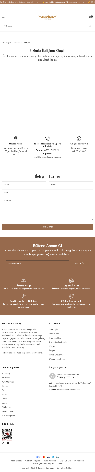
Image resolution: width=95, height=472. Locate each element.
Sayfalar (16, 42)
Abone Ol (79, 263)
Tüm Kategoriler (8, 415)
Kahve (4, 394)
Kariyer (52, 346)
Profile (60, 463)
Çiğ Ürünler (6, 407)
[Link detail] (3, 443)
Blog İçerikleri (55, 337)
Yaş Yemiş (6, 377)
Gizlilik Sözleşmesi (32, 460)
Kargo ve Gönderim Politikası (71, 460)
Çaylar (4, 403)
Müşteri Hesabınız (57, 359)
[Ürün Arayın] (90, 26)
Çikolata (5, 386)
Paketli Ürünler (8, 411)
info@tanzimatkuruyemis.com (64, 389)
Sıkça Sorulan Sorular (58, 342)
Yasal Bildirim (16, 460)
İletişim (52, 350)
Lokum (4, 398)
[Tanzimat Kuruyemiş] (47, 17)
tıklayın (39, 352)
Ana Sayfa (6, 42)
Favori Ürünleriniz (56, 354)
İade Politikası (50, 460)
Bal (3, 390)
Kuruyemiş (6, 373)
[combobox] (47, 26)
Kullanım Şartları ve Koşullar (43, 463)
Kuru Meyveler (8, 381)
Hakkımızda (54, 333)
